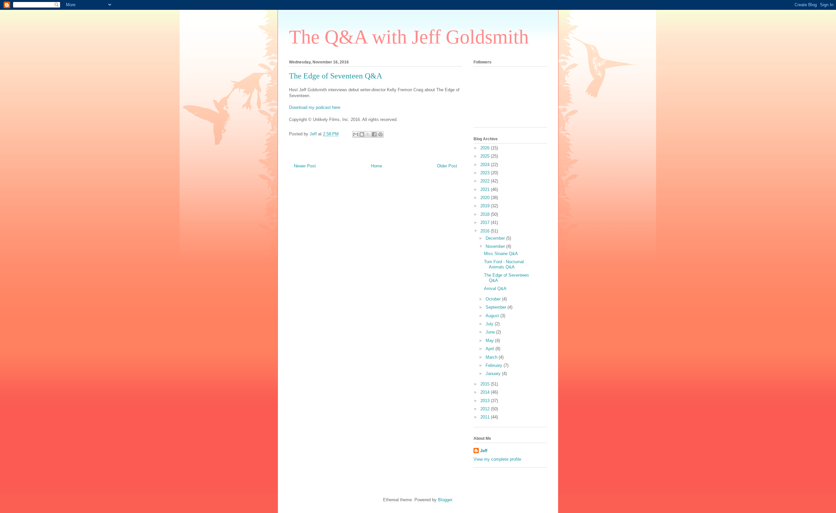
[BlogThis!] (362, 134)
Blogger (445, 499)
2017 (485, 222)
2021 (485, 189)
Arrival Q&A (495, 288)
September (496, 307)
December (496, 238)
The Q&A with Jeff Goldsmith (409, 37)
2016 (485, 231)
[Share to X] (368, 134)
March (492, 357)
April (490, 348)
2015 (485, 384)
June (491, 332)
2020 (485, 197)
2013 (485, 400)
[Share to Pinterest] (380, 134)
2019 (485, 205)
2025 (485, 156)
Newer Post (305, 165)
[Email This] (355, 134)
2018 (485, 214)
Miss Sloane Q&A (501, 253)
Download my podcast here (314, 107)
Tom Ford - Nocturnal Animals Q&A (504, 264)
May (490, 340)
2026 (485, 147)
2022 (485, 181)
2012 (485, 408)
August (493, 315)
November (496, 246)
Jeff (483, 450)
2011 (485, 417)
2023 (485, 172)
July (490, 323)
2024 (485, 164)
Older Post (447, 165)
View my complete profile (497, 459)
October (494, 299)
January (494, 373)
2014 (485, 392)
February (495, 365)
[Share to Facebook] (374, 134)
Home (376, 165)
